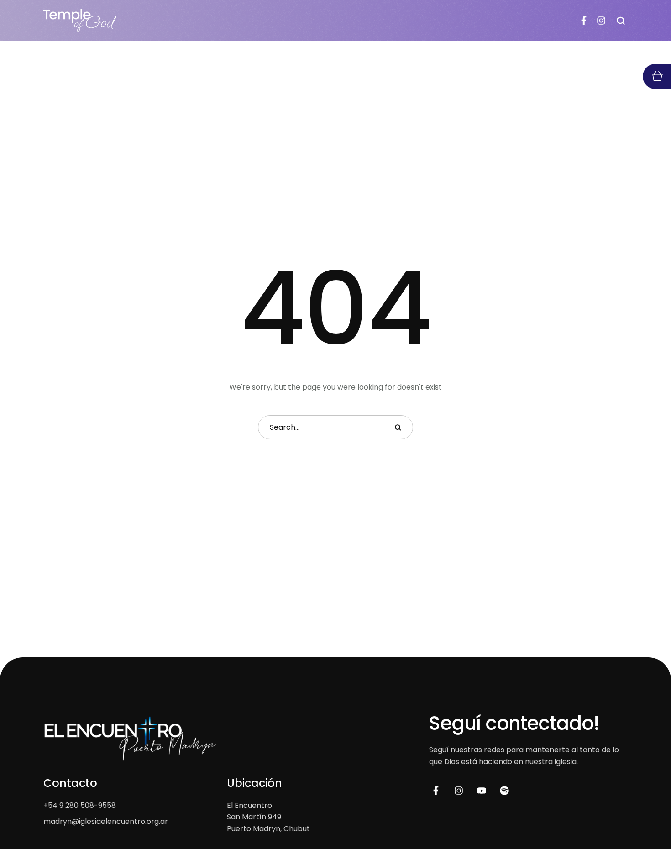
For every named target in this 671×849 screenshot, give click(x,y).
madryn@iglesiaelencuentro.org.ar (105, 821)
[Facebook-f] (583, 20)
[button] (621, 20)
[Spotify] (504, 790)
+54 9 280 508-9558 (79, 805)
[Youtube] (481, 790)
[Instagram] (601, 20)
